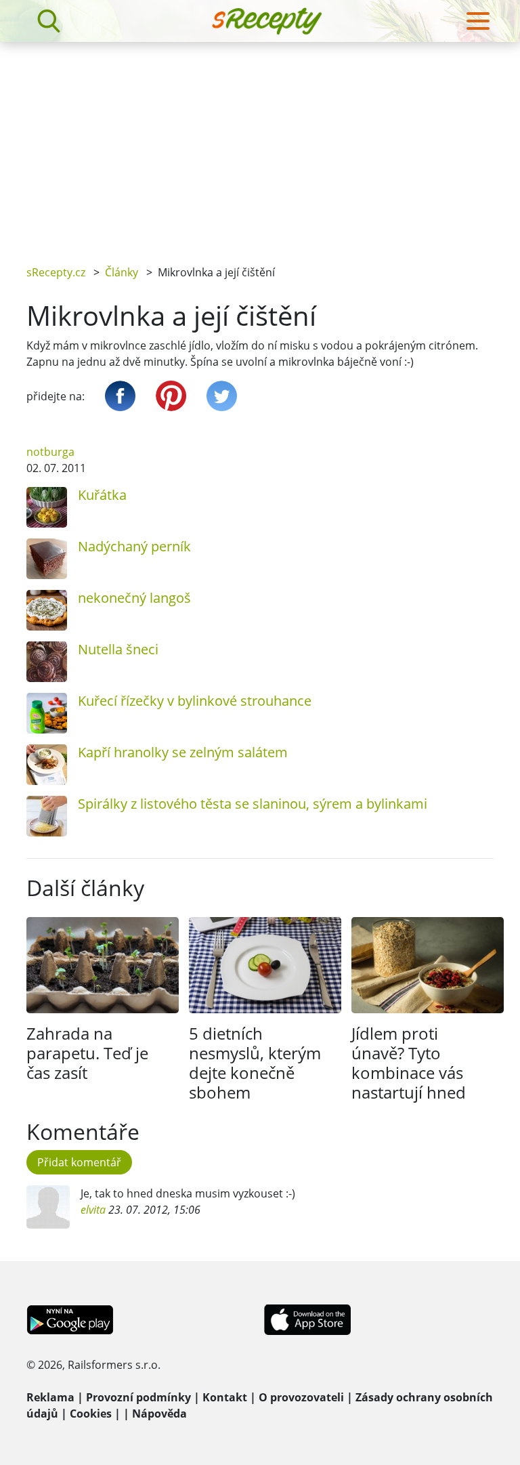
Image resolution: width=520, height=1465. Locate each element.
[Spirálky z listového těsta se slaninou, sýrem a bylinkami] (46, 816)
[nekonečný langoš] (46, 610)
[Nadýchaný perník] (46, 558)
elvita (93, 1209)
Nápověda (159, 1413)
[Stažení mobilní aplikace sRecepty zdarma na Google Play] (70, 1318)
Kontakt (224, 1397)
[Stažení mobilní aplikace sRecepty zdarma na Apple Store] (307, 1318)
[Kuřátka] (46, 507)
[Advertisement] (260, 143)
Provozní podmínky (138, 1397)
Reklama (50, 1397)
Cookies (91, 1413)
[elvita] (48, 1207)
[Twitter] (222, 396)
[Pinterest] (171, 396)
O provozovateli (301, 1397)
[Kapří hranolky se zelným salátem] (46, 764)
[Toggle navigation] (478, 21)
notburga (50, 451)
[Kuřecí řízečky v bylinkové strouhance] (46, 713)
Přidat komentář (79, 1162)
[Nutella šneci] (46, 661)
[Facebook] (120, 396)
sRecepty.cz (55, 272)
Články (121, 272)
